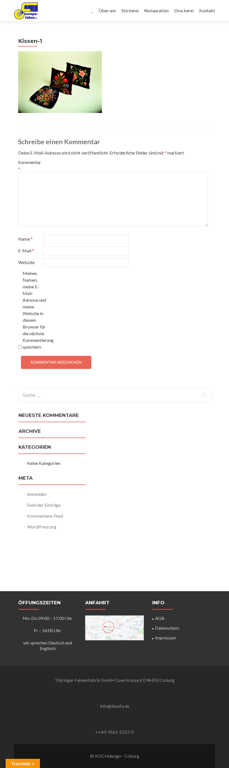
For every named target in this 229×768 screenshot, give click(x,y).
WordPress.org (41, 526)
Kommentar (29, 166)
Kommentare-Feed (45, 515)
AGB (159, 618)
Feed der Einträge (44, 505)
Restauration (156, 10)
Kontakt (207, 10)
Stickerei (130, 10)
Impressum (165, 637)
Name (25, 238)
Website (26, 262)
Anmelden (36, 494)
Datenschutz (167, 628)
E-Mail (26, 250)
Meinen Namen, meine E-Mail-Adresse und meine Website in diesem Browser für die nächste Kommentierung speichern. (34, 310)
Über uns (107, 10)
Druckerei (184, 10)
